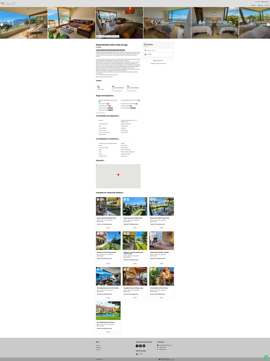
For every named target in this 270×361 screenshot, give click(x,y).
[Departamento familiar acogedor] (161, 240)
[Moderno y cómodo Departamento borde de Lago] (135, 240)
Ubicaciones (260, 5)
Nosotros (253, 5)
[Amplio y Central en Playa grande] (108, 240)
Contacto (267, 5)
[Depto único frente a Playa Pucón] (161, 206)
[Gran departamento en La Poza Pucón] (108, 276)
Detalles (108, 227)
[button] (268, 24)
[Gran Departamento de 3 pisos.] (108, 310)
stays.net (167, 358)
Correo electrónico (159, 60)
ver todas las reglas (100, 112)
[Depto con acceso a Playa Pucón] (135, 206)
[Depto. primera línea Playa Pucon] (108, 206)
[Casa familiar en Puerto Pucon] (161, 276)
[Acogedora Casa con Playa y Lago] (135, 276)
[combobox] (160, 54)
